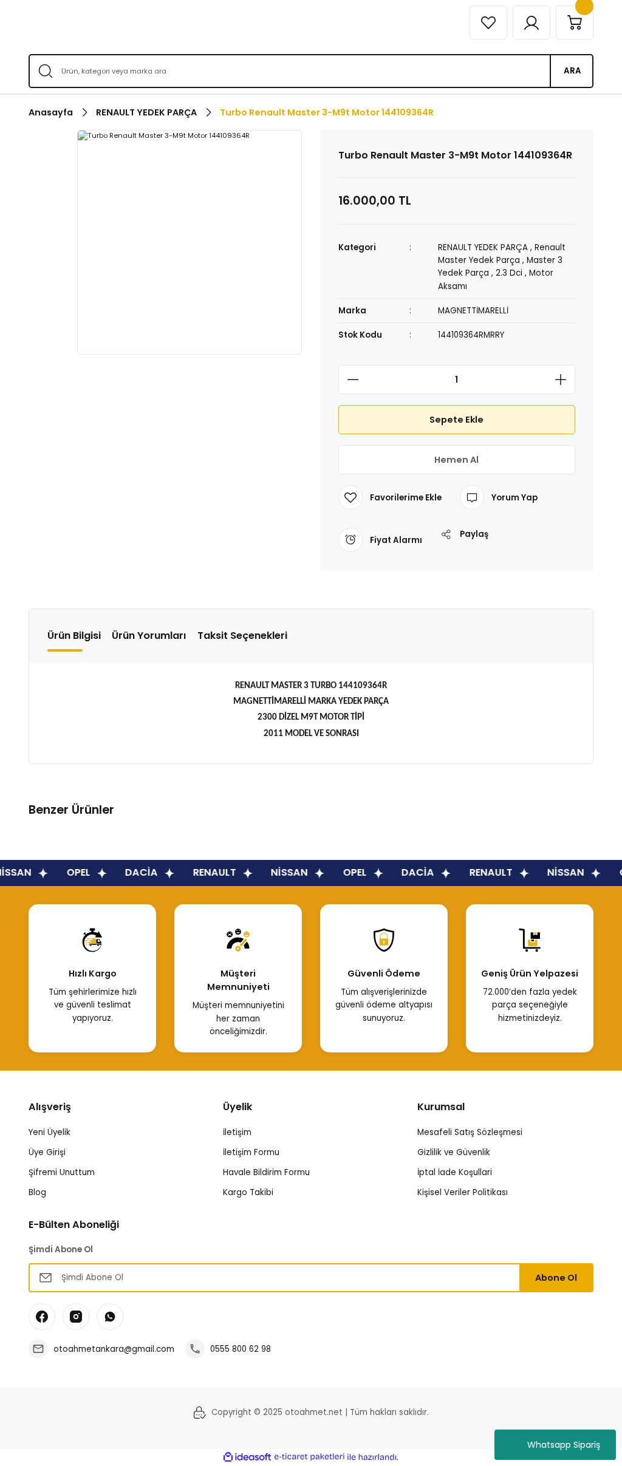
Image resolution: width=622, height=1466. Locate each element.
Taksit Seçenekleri (242, 636)
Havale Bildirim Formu (266, 1172)
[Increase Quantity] (564, 379)
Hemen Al (456, 460)
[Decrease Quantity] (349, 379)
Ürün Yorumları (149, 636)
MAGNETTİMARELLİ (473, 310)
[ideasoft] (247, 1457)
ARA (572, 71)
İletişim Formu (251, 1152)
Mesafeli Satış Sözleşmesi (469, 1132)
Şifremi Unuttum (62, 1172)
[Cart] (574, 22)
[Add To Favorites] (390, 497)
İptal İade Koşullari (454, 1172)
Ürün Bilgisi (74, 636)
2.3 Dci (509, 273)
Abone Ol (556, 1278)
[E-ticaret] (309, 1457)
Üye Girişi (47, 1152)
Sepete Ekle (456, 420)
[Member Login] (531, 22)
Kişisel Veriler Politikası (462, 1192)
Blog (37, 1192)
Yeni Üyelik (49, 1132)
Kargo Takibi (248, 1192)
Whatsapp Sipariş (563, 1445)
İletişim (237, 1132)
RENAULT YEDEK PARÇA (483, 247)
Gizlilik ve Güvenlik (453, 1152)
